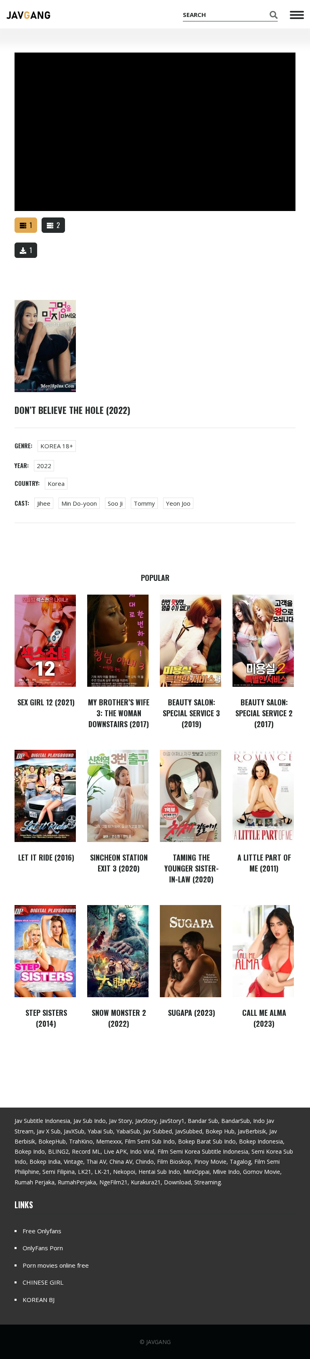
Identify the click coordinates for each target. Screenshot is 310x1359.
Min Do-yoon (79, 503)
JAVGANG (158, 1342)
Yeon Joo (178, 503)
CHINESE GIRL (43, 1282)
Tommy (144, 503)
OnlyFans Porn (43, 1248)
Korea (56, 483)
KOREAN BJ (38, 1300)
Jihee (43, 503)
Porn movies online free (56, 1265)
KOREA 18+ (56, 446)
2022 (44, 466)
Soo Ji (115, 503)
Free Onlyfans (42, 1231)
